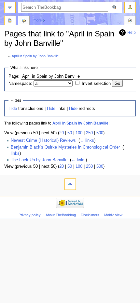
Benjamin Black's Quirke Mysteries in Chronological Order (65, 147)
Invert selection (96, 83)
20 (61, 133)
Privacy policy (30, 215)
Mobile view (113, 215)
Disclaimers (90, 215)
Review (10, 21)
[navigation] (10, 7)
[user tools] (130, 7)
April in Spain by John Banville (35, 56)
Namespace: (20, 83)
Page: (14, 76)
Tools (129, 21)
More (38, 20)
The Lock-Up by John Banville (39, 160)
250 (89, 133)
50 (69, 133)
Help (131, 32)
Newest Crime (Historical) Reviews (43, 140)
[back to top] (70, 184)
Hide (12, 108)
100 (79, 133)
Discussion (23, 21)
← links (87, 140)
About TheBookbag (61, 215)
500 (99, 133)
